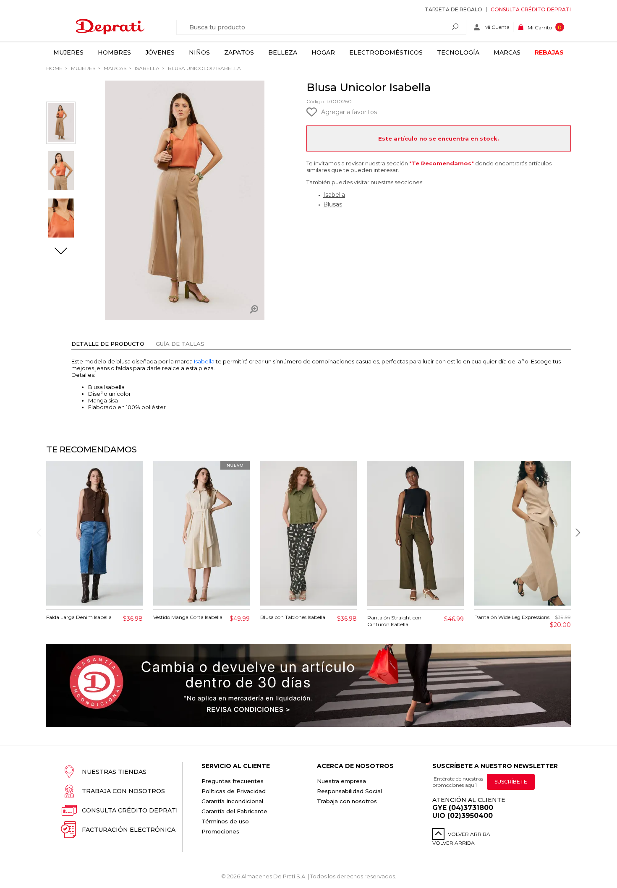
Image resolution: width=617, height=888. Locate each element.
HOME (54, 68)
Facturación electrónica (128, 829)
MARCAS (114, 68)
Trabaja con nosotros (123, 791)
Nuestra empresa (341, 781)
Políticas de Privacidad (233, 791)
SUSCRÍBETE (510, 781)
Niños (199, 52)
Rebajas (549, 52)
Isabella (146, 68)
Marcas (507, 52)
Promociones (220, 831)
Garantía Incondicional (232, 801)
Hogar (323, 52)
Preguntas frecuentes (232, 781)
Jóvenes (160, 52)
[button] (61, 252)
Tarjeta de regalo (453, 9)
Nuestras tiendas (114, 772)
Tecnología (458, 52)
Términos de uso (225, 821)
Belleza (282, 52)
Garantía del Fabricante (234, 811)
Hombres (114, 52)
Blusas (332, 204)
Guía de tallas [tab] (180, 343)
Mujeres (68, 52)
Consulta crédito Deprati (531, 9)
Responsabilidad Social (349, 791)
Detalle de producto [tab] (107, 343)
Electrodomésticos (386, 52)
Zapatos (239, 52)
